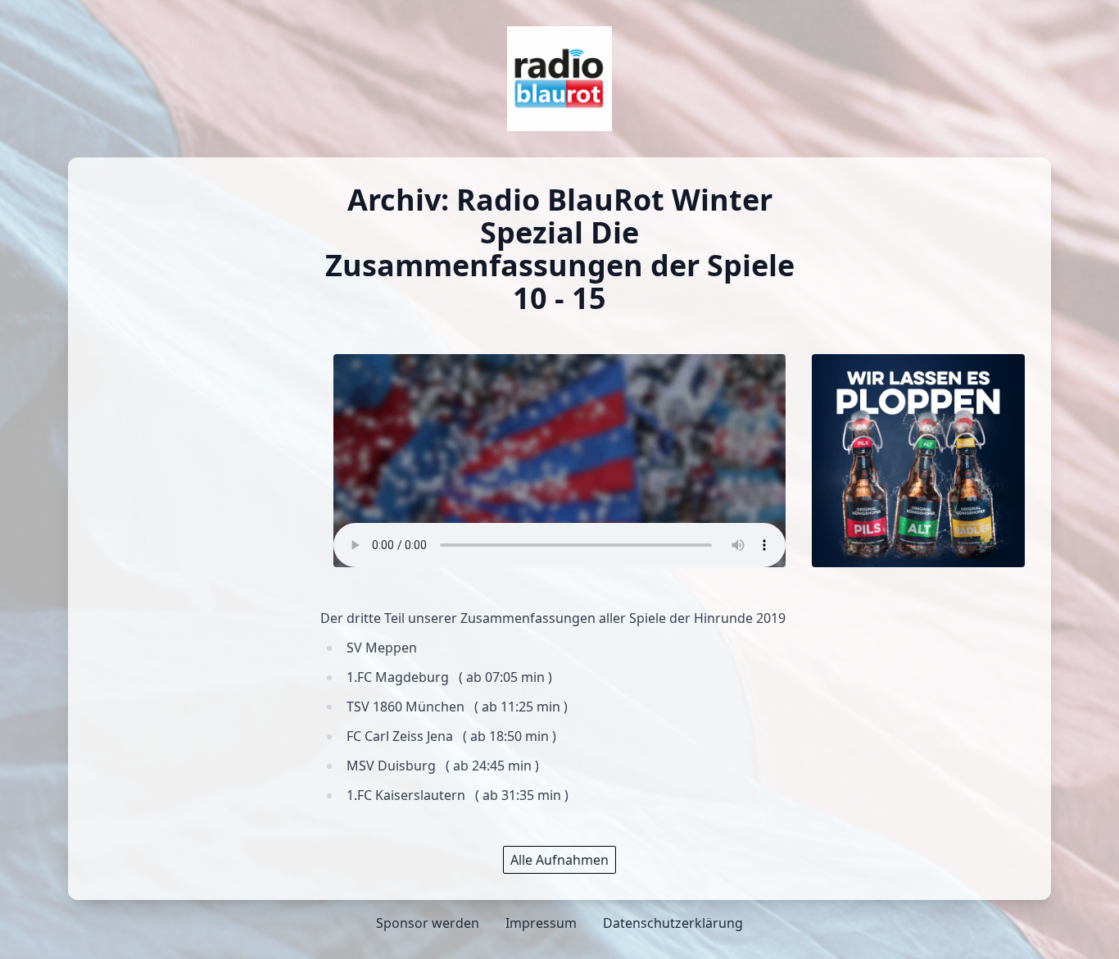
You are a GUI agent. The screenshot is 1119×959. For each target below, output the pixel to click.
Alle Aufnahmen (559, 860)
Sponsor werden (427, 923)
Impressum (541, 923)
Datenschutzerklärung (673, 923)
